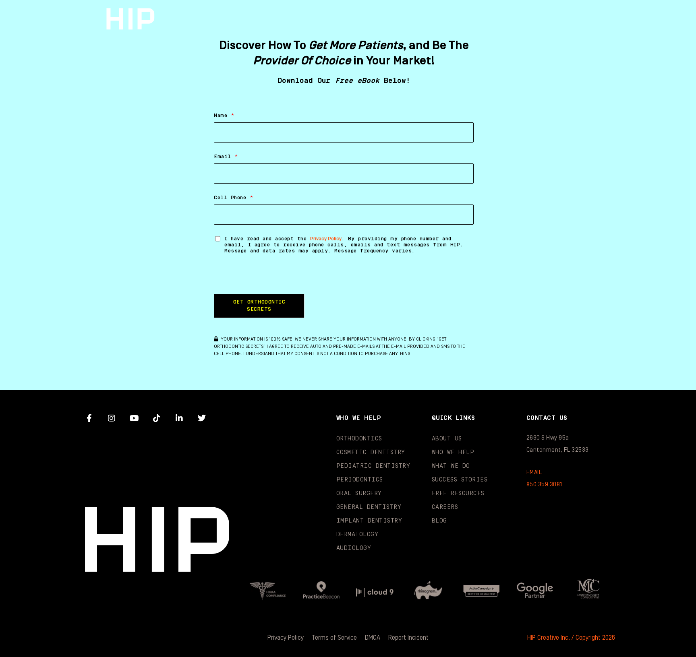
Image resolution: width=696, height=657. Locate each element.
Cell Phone (233, 197)
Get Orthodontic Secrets (259, 305)
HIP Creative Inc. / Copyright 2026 (571, 637)
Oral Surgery (359, 493)
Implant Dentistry (369, 520)
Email (226, 156)
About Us (447, 438)
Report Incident (408, 637)
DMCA (372, 637)
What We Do (451, 466)
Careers (445, 507)
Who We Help (453, 452)
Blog (439, 520)
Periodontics (359, 479)
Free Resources (458, 493)
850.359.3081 (544, 484)
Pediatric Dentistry (373, 466)
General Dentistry (369, 507)
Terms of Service (334, 637)
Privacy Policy (326, 239)
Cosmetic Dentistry (370, 452)
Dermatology (357, 534)
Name (224, 115)
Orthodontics (359, 438)
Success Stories (460, 479)
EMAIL (534, 472)
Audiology (353, 548)
